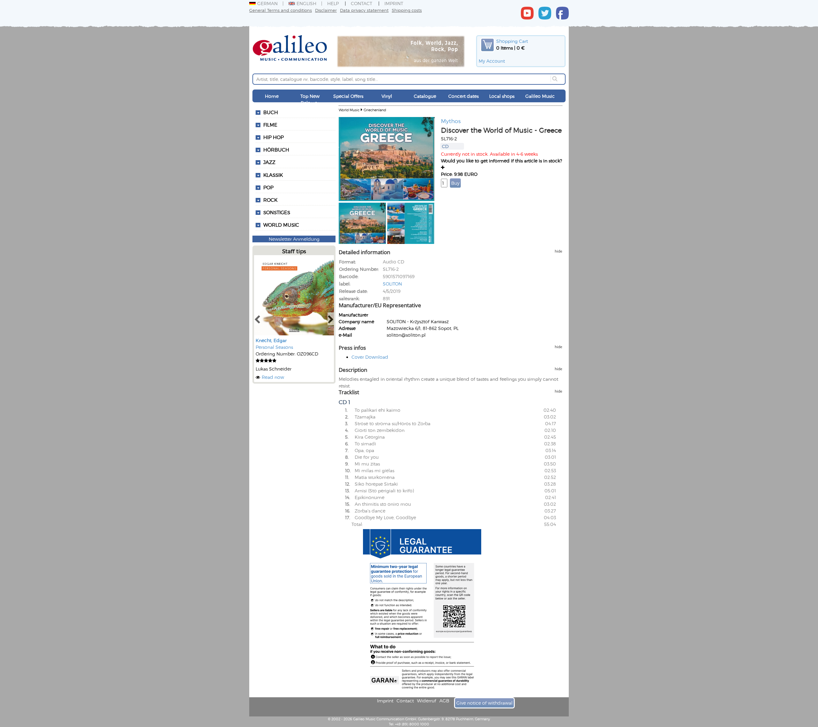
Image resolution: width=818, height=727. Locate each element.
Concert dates (463, 96)
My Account (492, 61)
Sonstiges (276, 212)
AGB (444, 700)
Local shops (501, 96)
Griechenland (375, 110)
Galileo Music (540, 96)
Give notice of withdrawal (484, 703)
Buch (270, 112)
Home (272, 96)
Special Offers (348, 96)
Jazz (269, 162)
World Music (281, 225)
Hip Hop (273, 137)
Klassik (273, 175)
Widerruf (426, 700)
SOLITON (392, 283)
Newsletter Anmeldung (294, 239)
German (267, 3)
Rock (270, 200)
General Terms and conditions (280, 10)
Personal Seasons (274, 347)
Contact (361, 3)
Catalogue (425, 96)
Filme (270, 125)
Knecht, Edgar (271, 340)
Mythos (451, 121)
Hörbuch (276, 149)
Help (333, 3)
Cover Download (369, 357)
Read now (273, 377)
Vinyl (387, 96)
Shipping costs (407, 10)
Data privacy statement (364, 10)
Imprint (393, 3)
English (306, 3)
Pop (268, 187)
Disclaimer (326, 10)
